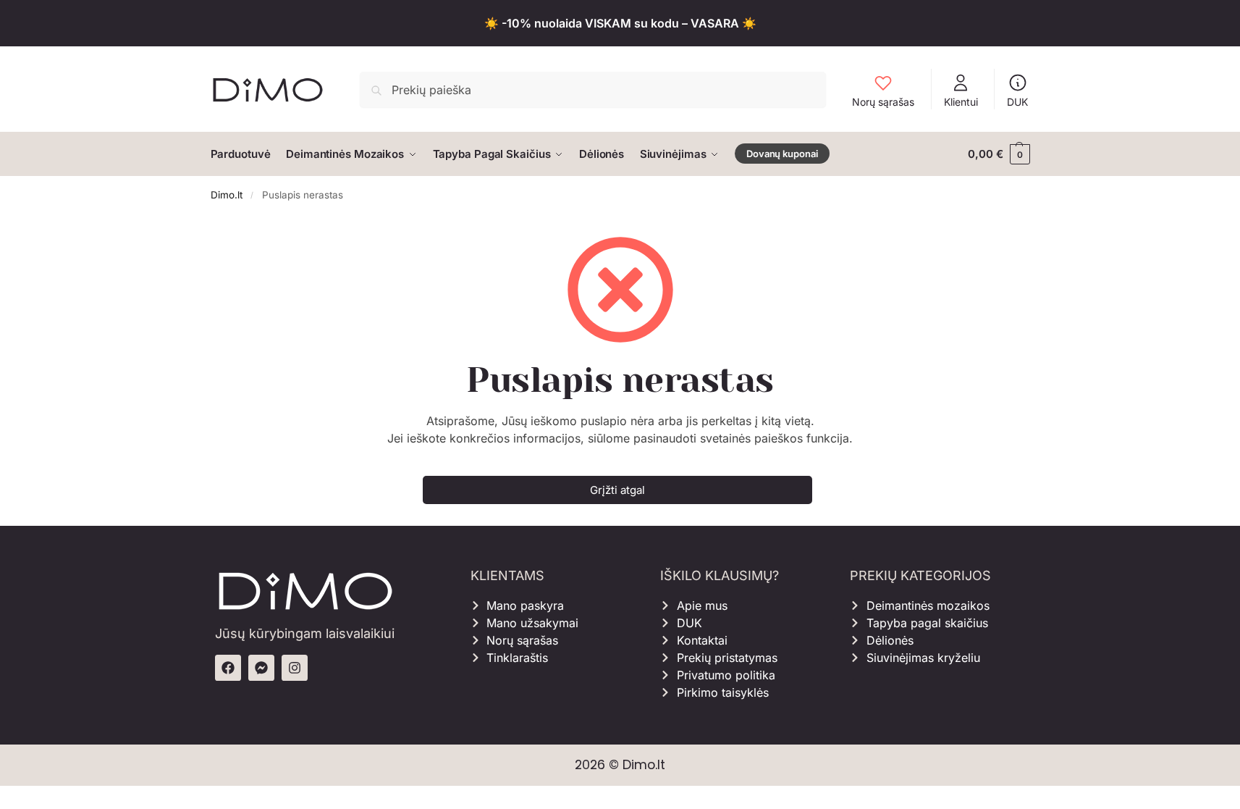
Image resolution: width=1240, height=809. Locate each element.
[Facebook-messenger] (261, 668)
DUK (1017, 102)
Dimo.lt (226, 195)
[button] (998, 154)
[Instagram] (295, 668)
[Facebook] (228, 668)
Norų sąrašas (883, 102)
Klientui (961, 102)
